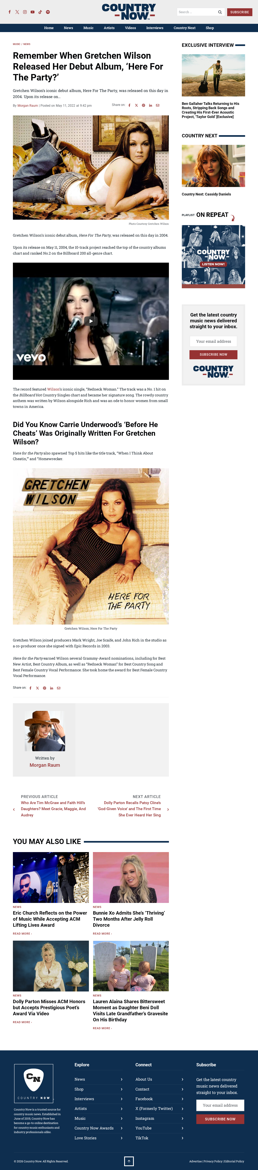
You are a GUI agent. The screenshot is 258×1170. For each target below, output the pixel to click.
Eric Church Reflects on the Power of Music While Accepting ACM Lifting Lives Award (50, 919)
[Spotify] (48, 12)
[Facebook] (10, 12)
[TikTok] (40, 12)
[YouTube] (32, 12)
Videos (130, 27)
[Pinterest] (143, 105)
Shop (210, 27)
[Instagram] (25, 12)
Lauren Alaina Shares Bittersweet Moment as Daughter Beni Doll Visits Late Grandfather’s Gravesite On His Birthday (130, 1011)
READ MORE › (23, 934)
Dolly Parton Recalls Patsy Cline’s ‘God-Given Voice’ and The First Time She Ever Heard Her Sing (129, 808)
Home (49, 27)
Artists (109, 27)
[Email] (158, 105)
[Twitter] (17, 12)
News (68, 27)
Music (88, 27)
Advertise (195, 1161)
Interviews (154, 27)
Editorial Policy (234, 1161)
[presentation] (51, 877)
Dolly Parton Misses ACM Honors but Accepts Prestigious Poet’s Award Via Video (49, 1007)
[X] (136, 105)
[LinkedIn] (151, 105)
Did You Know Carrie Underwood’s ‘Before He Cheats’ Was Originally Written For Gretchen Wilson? (85, 433)
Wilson (53, 389)
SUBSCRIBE (239, 12)
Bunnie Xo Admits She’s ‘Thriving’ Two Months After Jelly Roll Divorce (129, 919)
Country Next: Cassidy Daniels (206, 194)
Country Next (185, 27)
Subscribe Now (213, 354)
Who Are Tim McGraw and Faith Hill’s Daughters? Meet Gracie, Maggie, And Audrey (53, 808)
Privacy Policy (213, 1161)
